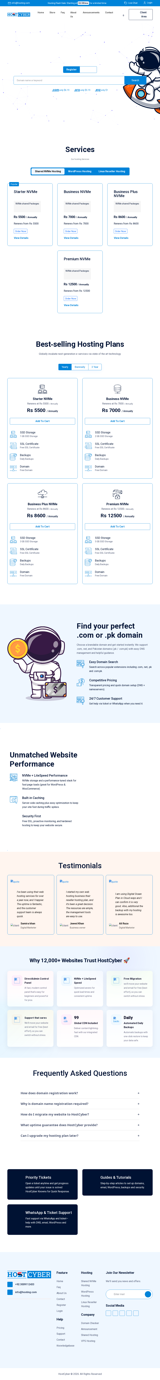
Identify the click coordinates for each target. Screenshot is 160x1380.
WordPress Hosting (87, 1293)
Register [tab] (71, 69)
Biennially (80, 367)
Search (135, 80)
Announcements (91, 12)
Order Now (20, 231)
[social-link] (108, 1313)
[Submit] (148, 1294)
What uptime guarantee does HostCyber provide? (80, 1125)
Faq (63, 12)
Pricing (60, 1327)
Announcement (89, 1329)
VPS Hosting (88, 1340)
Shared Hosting (89, 1335)
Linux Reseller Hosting (89, 1304)
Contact (109, 12)
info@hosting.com (21, 3)
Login (149, 2)
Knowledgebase (65, 1345)
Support (61, 1333)
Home (41, 12)
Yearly (65, 367)
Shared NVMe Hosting (88, 1283)
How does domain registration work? (80, 1093)
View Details (21, 238)
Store (52, 12)
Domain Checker (90, 1323)
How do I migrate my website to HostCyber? (80, 1114)
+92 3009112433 (24, 1284)
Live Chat (133, 3)
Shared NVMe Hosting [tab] (48, 171)
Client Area (143, 14)
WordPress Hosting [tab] (79, 171)
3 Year (95, 367)
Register (61, 1305)
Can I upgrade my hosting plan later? (80, 1135)
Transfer (88, 69)
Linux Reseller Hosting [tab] (112, 171)
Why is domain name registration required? (80, 1104)
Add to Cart (42, 421)
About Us (73, 14)
